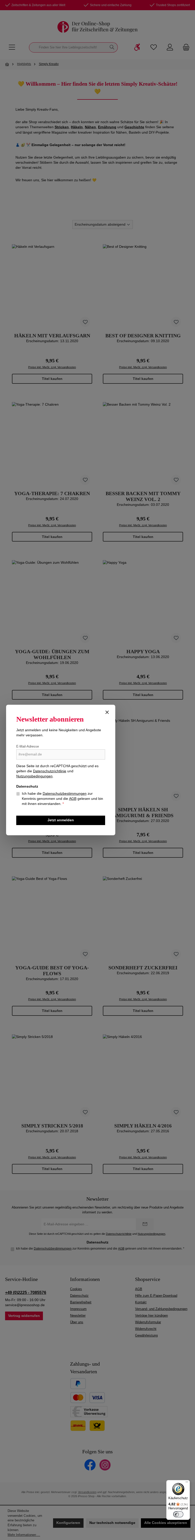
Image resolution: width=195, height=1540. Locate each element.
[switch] (178, 1514)
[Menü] (187, 1483)
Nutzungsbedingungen (34, 776)
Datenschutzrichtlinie (49, 771)
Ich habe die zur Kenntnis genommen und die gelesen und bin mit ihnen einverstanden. (62, 799)
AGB (72, 799)
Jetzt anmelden (60, 820)
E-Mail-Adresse (27, 746)
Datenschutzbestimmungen (65, 793)
